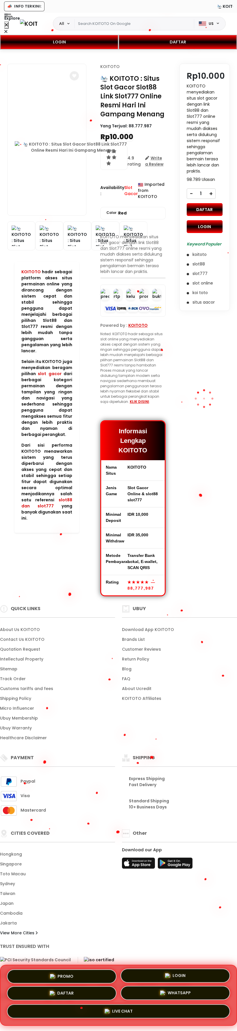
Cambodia (11, 913)
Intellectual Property (21, 659)
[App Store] (139, 865)
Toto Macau (13, 874)
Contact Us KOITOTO (22, 639)
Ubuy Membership (19, 718)
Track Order (13, 679)
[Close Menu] (6, 25)
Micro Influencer (17, 708)
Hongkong (11, 854)
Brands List (133, 639)
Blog (127, 669)
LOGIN (59, 42)
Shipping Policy (15, 698)
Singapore (11, 864)
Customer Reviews (141, 649)
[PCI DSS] (35, 960)
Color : (116, 213)
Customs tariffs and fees (26, 688)
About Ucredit (136, 688)
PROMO (65, 976)
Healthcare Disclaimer (23, 738)
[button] (74, 75)
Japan (7, 903)
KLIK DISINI (139, 401)
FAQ (126, 679)
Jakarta (8, 923)
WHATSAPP (179, 994)
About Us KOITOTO (20, 629)
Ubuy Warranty (16, 728)
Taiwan (7, 893)
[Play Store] (175, 865)
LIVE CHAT (122, 1012)
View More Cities (18, 933)
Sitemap (8, 669)
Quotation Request (20, 649)
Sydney (7, 884)
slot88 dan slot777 (46, 503)
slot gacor (49, 374)
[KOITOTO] (28, 23)
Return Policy (135, 659)
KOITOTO (31, 272)
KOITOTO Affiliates (141, 698)
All (61, 23)
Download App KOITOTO (148, 629)
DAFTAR (178, 42)
